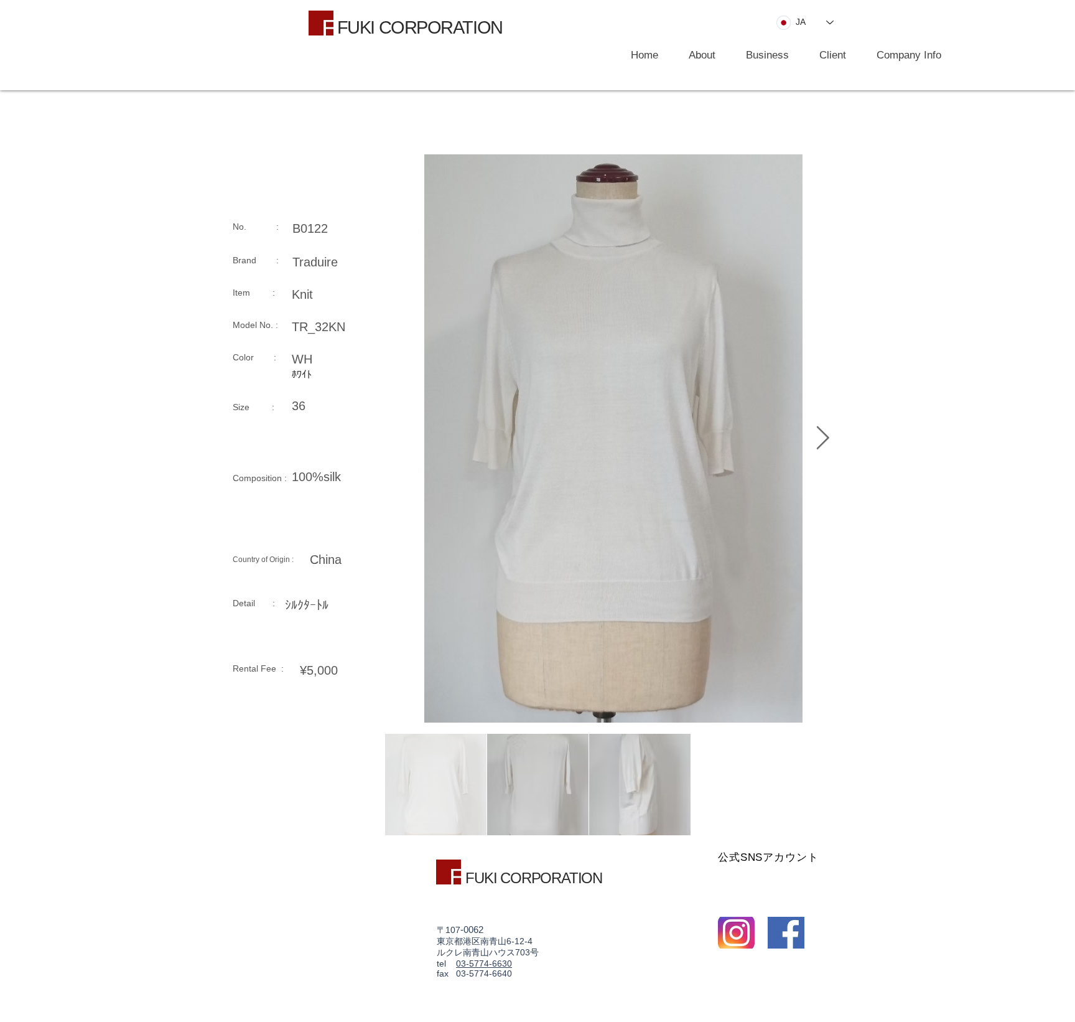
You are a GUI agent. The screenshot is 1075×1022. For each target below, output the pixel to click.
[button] (761, 55)
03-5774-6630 (484, 963)
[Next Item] (822, 438)
